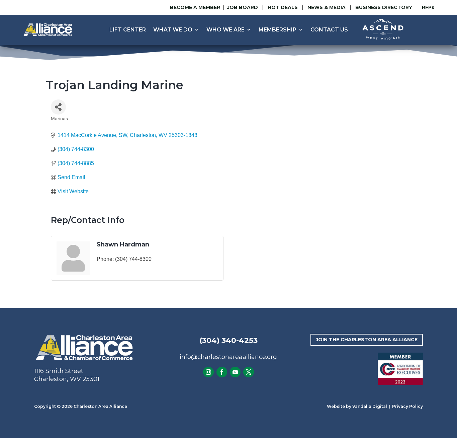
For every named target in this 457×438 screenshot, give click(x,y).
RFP (428, 7)
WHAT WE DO (172, 29)
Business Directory (383, 7)
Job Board (243, 7)
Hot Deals (283, 7)
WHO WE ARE (225, 29)
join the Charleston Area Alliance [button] (367, 340)
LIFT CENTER (127, 29)
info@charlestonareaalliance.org (228, 357)
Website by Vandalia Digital (357, 406)
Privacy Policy (407, 406)
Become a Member (195, 7)
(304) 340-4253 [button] (228, 340)
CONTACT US (329, 29)
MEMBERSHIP (277, 29)
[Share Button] (58, 107)
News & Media (326, 7)
